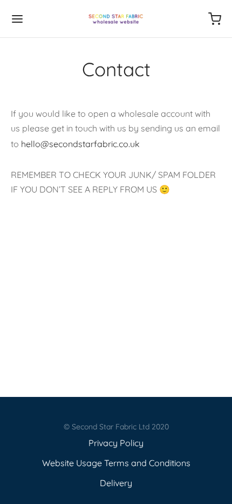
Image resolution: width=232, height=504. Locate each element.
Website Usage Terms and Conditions (116, 462)
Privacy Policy (116, 442)
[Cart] (214, 18)
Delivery (116, 483)
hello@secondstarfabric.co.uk (80, 143)
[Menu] (17, 19)
